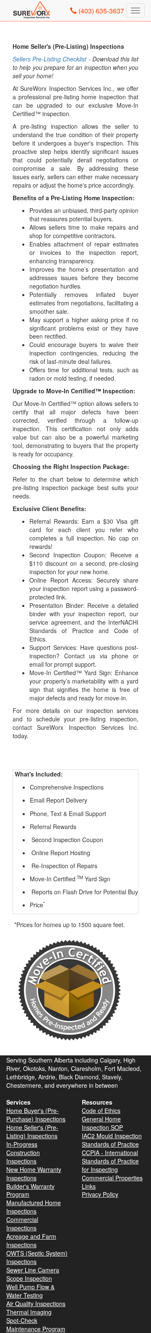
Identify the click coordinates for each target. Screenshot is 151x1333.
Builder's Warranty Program (30, 1190)
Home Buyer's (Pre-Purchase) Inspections (35, 1114)
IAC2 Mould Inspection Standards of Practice (112, 1140)
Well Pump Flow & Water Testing (30, 1291)
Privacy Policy (100, 1194)
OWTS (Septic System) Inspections (37, 1257)
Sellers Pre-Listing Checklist (49, 59)
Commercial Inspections (22, 1223)
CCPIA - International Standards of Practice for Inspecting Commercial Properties (112, 1165)
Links (89, 1186)
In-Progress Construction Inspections (23, 1152)
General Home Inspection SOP (102, 1123)
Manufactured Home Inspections (33, 1206)
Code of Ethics (101, 1110)
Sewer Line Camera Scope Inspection (32, 1274)
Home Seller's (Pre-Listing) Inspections (32, 1131)
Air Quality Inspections (35, 1303)
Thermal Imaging (29, 1312)
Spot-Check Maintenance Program (35, 1324)
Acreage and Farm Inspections (31, 1240)
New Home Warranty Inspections (33, 1173)
